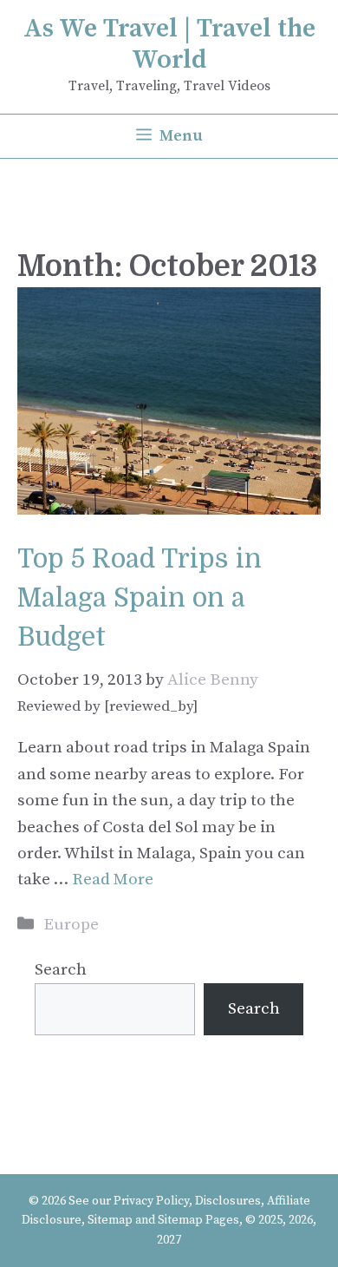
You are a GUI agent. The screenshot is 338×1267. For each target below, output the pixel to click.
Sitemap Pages (198, 1220)
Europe (71, 925)
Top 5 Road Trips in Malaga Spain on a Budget (139, 598)
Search (61, 970)
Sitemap (110, 1220)
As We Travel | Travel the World (169, 44)
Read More (112, 880)
